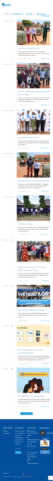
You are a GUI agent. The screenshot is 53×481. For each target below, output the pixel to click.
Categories (18, 14)
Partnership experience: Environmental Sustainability (34, 181)
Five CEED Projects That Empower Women (31, 396)
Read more (46, 59)
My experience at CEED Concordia (28, 48)
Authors (42, 14)
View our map (32, 446)
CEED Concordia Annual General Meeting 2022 (32, 310)
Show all (46, 16)
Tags (31, 14)
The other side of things (25, 224)
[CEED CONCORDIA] (6, 5)
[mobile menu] (51, 5)
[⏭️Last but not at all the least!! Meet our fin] (44, 441)
